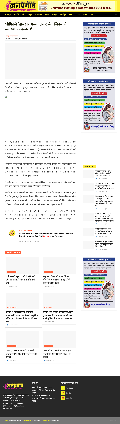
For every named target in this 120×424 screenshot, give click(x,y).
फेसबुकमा (46, 236)
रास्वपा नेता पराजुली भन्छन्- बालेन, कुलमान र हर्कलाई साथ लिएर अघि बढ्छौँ (57, 354)
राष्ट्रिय (30, 14)
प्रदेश (24, 14)
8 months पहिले (12, 360)
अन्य (91, 14)
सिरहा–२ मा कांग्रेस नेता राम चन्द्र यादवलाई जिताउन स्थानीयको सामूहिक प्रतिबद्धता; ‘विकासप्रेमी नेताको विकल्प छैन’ (22, 317)
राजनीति (16, 14)
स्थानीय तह (38, 14)
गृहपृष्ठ (9, 14)
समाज (47, 14)
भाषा (78, 14)
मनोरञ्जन (71, 14)
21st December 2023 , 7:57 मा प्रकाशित (16, 39)
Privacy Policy (113, 421)
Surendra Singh (55, 420)
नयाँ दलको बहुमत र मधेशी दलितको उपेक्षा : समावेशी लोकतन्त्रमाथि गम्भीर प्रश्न (21, 280)
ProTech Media (36, 420)
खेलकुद (54, 14)
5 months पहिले (12, 286)
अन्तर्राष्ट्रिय (63, 14)
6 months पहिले (49, 286)
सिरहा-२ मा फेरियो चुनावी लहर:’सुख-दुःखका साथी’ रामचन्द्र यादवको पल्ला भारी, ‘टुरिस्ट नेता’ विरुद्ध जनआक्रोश (58, 315)
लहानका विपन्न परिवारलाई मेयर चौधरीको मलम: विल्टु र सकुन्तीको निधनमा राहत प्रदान (56, 280)
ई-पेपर (85, 14)
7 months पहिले (49, 322)
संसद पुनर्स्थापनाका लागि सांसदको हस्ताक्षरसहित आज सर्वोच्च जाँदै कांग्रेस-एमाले (22, 354)
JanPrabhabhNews (15, 420)
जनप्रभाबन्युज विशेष (12, 272)
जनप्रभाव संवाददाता (12, 36)
